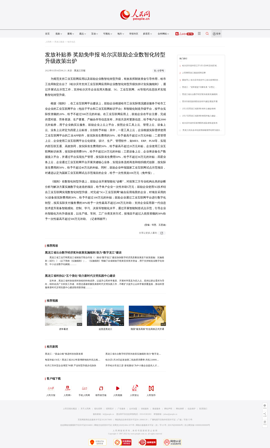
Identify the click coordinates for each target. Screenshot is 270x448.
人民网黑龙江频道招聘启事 (194, 73)
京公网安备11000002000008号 (197, 425)
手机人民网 (84, 395)
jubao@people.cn (170, 414)
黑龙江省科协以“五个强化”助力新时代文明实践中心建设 (80, 275)
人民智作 (151, 395)
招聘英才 (110, 409)
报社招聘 (98, 409)
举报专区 (133, 33)
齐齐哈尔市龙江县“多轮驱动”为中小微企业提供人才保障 (133, 365)
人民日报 (50, 395)
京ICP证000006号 (175, 425)
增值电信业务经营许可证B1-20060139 (131, 420)
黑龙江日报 (79, 70)
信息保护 (191, 409)
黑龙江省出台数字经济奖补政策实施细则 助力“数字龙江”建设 (83, 252)
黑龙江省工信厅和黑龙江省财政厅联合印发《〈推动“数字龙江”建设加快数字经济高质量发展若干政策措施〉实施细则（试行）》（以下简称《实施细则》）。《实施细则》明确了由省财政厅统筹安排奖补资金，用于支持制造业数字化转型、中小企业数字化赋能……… (104, 260)
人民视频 (117, 395)
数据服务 (156, 409)
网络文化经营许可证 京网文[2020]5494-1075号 (114, 425)
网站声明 (168, 409)
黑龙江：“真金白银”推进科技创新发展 (64, 354)
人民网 (48, 42)
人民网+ (68, 395)
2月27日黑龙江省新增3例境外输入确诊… (200, 116)
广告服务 (121, 409)
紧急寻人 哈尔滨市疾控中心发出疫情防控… (201, 80)
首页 (47, 33)
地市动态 (71, 42)
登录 (218, 33)
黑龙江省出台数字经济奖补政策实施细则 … (201, 94)
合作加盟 (133, 409)
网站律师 (180, 409)
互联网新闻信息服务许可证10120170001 (95, 420)
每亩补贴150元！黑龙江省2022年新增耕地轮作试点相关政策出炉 (77, 360)
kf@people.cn (108, 414)
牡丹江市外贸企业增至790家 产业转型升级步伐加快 (70, 365)
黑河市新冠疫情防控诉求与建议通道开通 (200, 101)
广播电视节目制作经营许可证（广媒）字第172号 (171, 420)
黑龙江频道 (59, 42)
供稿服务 (145, 409)
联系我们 (203, 409)
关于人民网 (85, 409)
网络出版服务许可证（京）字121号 (151, 425)
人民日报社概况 (70, 409)
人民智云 (134, 395)
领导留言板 (101, 395)
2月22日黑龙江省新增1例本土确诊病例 (199, 109)
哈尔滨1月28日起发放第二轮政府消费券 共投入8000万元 (133, 360)
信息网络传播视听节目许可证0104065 (76, 425)
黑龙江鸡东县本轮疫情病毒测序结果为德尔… (202, 130)
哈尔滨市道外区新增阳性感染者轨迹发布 (200, 123)
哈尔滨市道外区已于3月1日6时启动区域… (200, 66)
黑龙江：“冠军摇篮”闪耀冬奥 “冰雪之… (199, 87)
